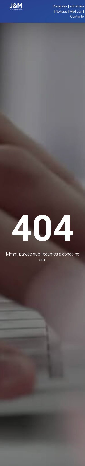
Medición (76, 12)
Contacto (77, 17)
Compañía (60, 6)
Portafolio (77, 6)
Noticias (61, 12)
